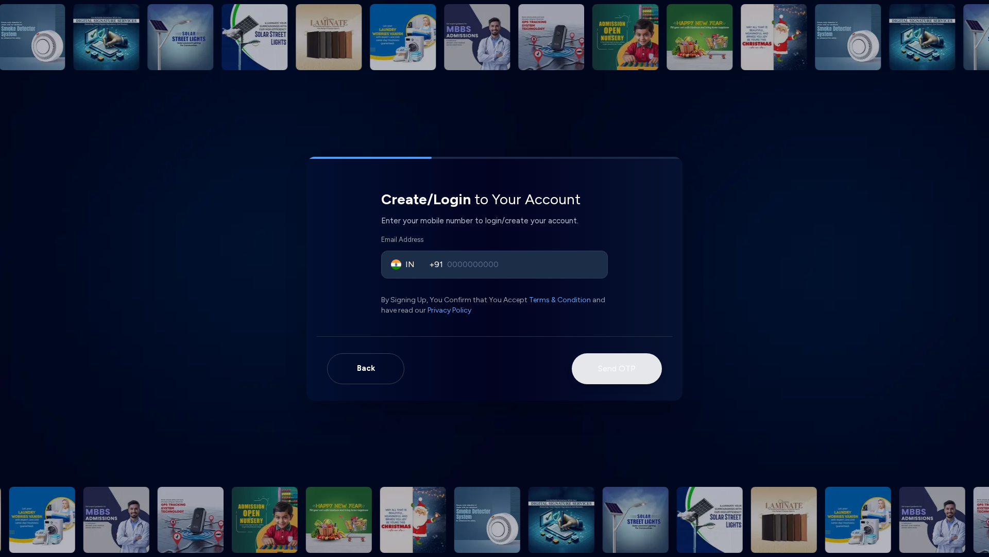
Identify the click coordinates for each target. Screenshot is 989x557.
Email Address (402, 239)
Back (366, 368)
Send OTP (617, 368)
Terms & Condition (560, 300)
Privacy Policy (449, 310)
